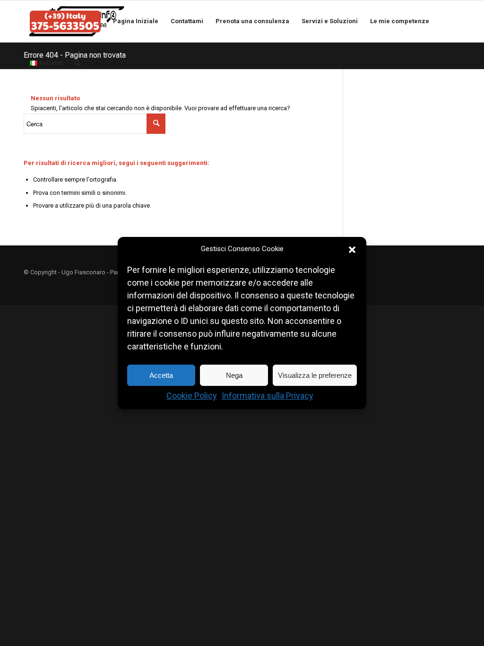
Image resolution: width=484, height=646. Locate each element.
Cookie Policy (191, 396)
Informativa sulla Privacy (267, 396)
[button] (352, 249)
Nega (234, 375)
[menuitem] (65, 21)
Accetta (161, 375)
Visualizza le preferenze (315, 375)
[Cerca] (79, 63)
